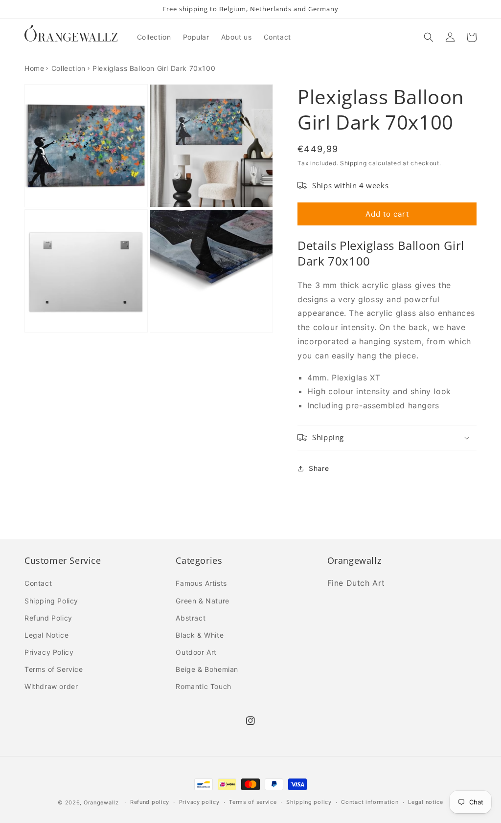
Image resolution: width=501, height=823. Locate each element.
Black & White (200, 635)
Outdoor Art (196, 652)
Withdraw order (51, 686)
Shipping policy (309, 802)
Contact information (369, 802)
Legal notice (425, 802)
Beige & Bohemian (207, 669)
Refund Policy (48, 618)
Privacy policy (199, 802)
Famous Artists (201, 583)
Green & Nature (202, 601)
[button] (428, 37)
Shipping (353, 163)
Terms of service (252, 802)
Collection (68, 68)
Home (34, 68)
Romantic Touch (203, 686)
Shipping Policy (51, 601)
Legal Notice (46, 635)
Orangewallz (101, 802)
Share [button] (319, 468)
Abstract (190, 618)
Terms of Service (53, 669)
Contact (38, 583)
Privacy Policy (48, 652)
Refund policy (149, 802)
